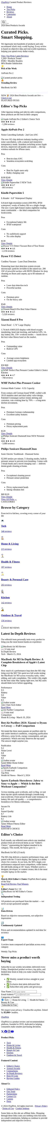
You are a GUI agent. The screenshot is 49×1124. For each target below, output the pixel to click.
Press (9, 1101)
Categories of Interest (10, 997)
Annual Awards (13, 1068)
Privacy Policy (41, 1106)
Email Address (8, 994)
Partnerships (12, 1094)
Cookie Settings (22, 1108)
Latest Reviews (22, 56)
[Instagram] (9, 1032)
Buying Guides (13, 1078)
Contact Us (11, 1096)
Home (9, 7)
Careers (10, 1099)
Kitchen (10, 1053)
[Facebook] (6, 1032)
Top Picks (11, 9)
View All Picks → (9, 499)
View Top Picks (8, 56)
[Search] (3, 22)
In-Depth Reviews (14, 1073)
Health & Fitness (36, 1000)
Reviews (10, 12)
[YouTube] (12, 1032)
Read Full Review (9, 884)
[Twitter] (2, 1032)
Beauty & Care (13, 1050)
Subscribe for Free (9, 1005)
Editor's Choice (13, 1066)
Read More (6, 707)
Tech (6, 1000)
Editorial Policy (13, 1089)
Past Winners (22, 884)
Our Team (11, 1091)
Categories (11, 14)
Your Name (6, 991)
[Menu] (8, 23)
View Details (6, 180)
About (9, 17)
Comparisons (12, 1071)
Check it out (6, 98)
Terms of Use (8, 1108)
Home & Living (19, 1000)
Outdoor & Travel (14, 1055)
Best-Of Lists (12, 1076)
